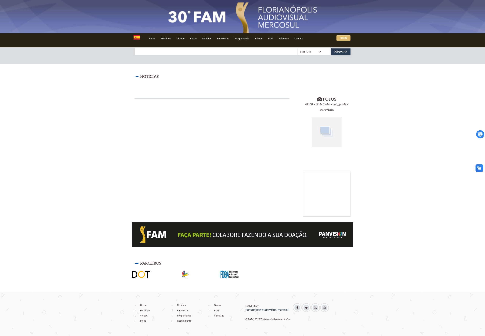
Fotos (193, 38)
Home (152, 38)
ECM (270, 38)
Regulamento (184, 321)
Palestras (284, 38)
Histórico (166, 38)
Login (343, 38)
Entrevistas (223, 38)
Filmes (258, 38)
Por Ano (305, 51)
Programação (242, 38)
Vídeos (181, 38)
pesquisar (340, 51)
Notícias (206, 38)
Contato (298, 38)
